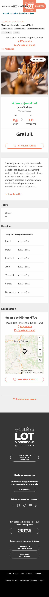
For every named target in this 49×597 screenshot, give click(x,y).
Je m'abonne (24, 490)
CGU (42, 580)
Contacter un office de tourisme (24, 457)
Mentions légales (28, 580)
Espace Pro (26, 574)
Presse (38, 574)
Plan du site (12, 574)
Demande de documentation (24, 547)
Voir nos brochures (24, 555)
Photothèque (11, 580)
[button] (8, 6)
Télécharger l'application (24, 531)
